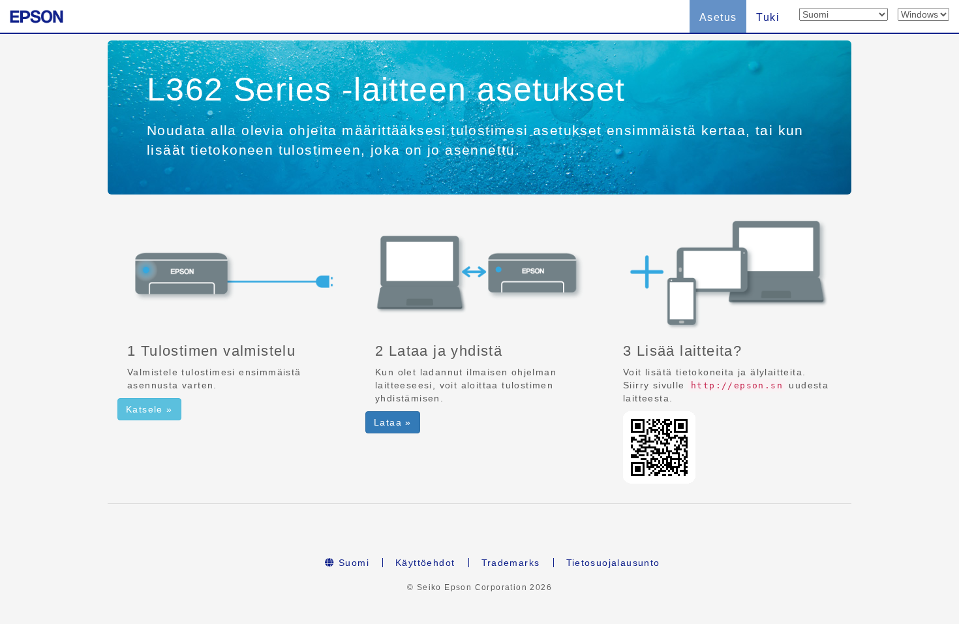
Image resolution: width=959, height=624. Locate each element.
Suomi (352, 562)
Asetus (718, 17)
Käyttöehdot (425, 562)
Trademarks (510, 562)
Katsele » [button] (149, 409)
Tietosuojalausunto (613, 562)
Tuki (768, 17)
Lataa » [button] (393, 422)
